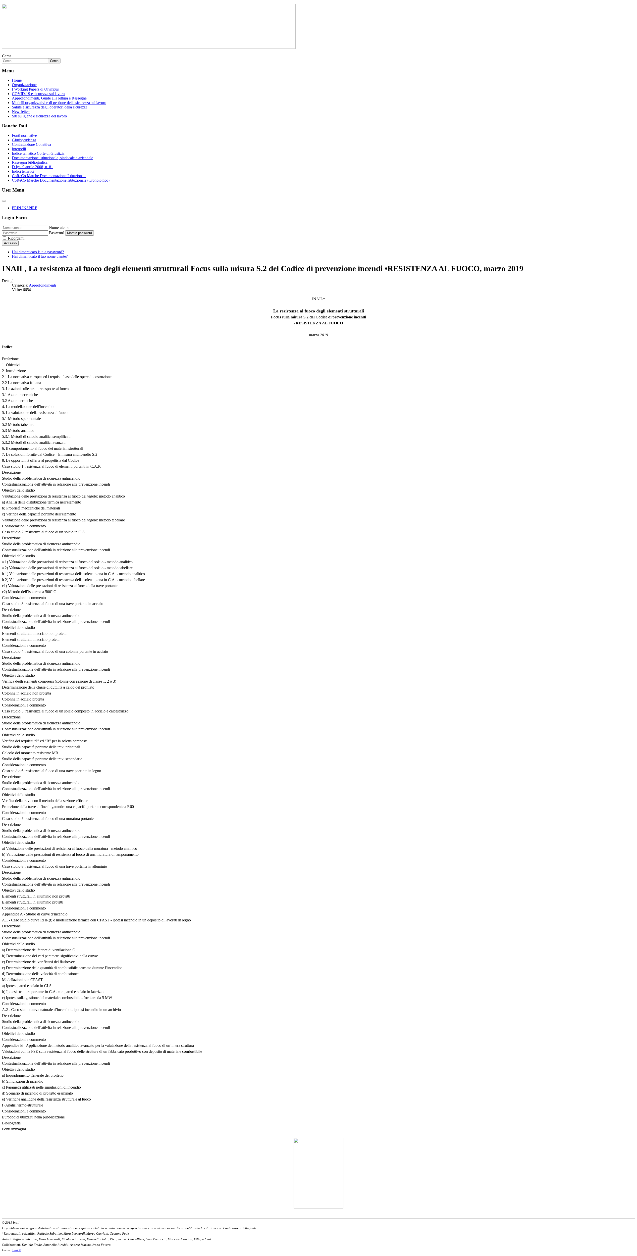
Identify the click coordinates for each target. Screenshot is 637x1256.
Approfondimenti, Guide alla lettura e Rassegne (49, 98)
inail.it (16, 1250)
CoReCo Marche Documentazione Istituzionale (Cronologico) (60, 180)
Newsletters (21, 111)
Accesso (10, 243)
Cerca (6, 56)
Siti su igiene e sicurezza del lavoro (39, 116)
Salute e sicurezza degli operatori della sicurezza (49, 107)
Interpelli (19, 149)
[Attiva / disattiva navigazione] (4, 200)
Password (56, 233)
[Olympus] (149, 47)
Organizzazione (24, 85)
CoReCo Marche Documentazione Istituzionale (49, 176)
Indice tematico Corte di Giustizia (38, 153)
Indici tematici (23, 171)
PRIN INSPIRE (24, 208)
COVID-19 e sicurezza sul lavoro (38, 94)
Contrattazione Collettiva (31, 144)
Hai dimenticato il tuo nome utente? (40, 256)
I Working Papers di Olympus (35, 89)
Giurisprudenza (24, 140)
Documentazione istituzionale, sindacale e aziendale (52, 158)
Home (17, 80)
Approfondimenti (42, 285)
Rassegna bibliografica (30, 162)
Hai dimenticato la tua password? (38, 252)
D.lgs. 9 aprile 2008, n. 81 (32, 167)
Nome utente (59, 227)
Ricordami (16, 238)
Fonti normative (24, 135)
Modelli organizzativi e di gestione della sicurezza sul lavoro (59, 102)
